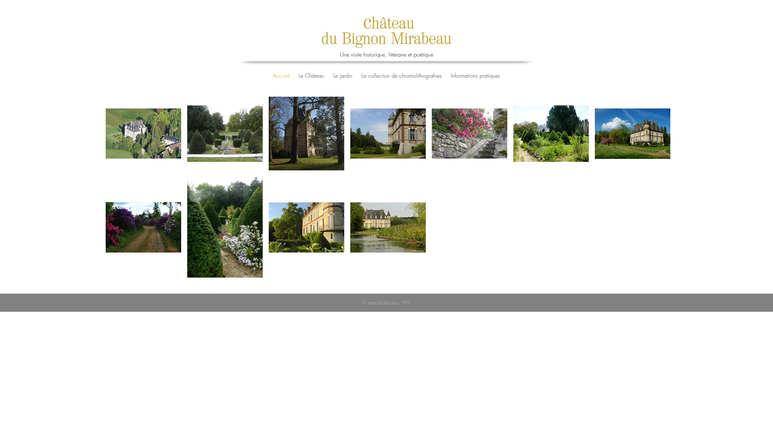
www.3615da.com (383, 302)
